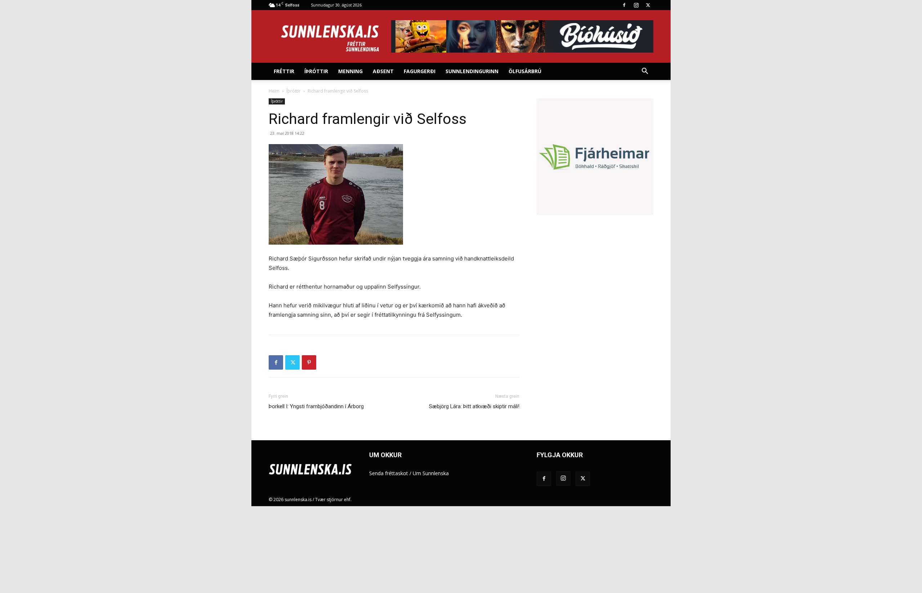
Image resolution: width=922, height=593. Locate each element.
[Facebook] (624, 5)
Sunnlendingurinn (472, 71)
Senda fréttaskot (388, 473)
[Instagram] (636, 5)
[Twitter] (648, 5)
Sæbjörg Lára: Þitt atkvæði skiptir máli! (474, 406)
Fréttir (284, 71)
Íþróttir (316, 71)
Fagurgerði (419, 71)
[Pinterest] (309, 362)
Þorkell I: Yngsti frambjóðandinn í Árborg (316, 406)
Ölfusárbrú (525, 71)
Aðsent (383, 71)
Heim (274, 91)
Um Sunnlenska (431, 473)
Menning (350, 71)
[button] (644, 71)
